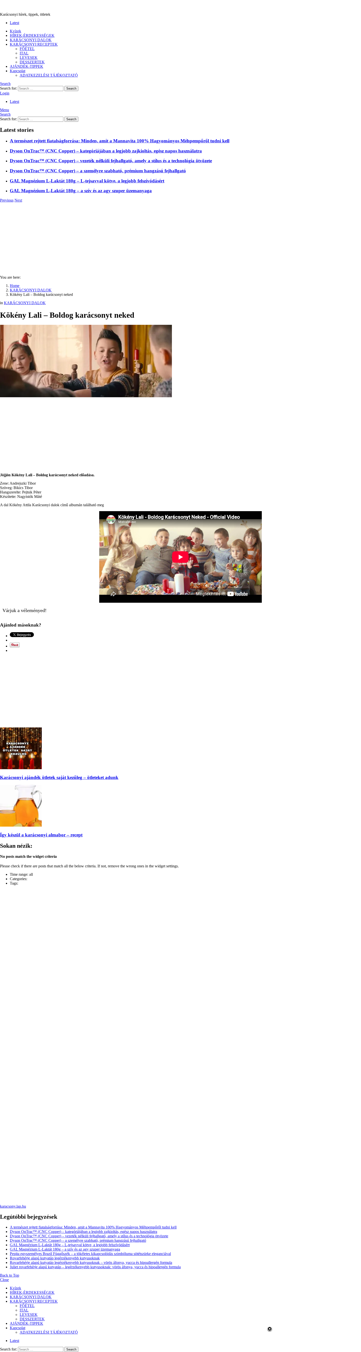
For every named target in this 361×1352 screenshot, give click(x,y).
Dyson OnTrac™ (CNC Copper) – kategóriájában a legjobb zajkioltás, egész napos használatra (106, 150)
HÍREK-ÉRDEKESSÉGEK (32, 35)
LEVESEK (29, 57)
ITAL (24, 53)
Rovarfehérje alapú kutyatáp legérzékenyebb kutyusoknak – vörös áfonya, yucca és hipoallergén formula (91, 1262)
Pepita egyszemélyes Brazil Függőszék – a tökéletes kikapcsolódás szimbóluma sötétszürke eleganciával (90, 1254)
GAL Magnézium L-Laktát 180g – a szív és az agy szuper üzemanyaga (81, 190)
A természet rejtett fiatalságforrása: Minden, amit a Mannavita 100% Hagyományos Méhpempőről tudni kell (119, 140)
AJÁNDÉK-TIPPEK (26, 66)
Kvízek (15, 31)
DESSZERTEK (32, 62)
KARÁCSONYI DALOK (31, 40)
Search (71, 88)
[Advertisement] (180, 237)
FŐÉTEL (27, 49)
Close (4, 1280)
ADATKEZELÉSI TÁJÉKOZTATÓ (49, 75)
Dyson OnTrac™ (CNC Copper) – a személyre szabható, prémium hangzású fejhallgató (98, 170)
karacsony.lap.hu (13, 1206)
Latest (14, 23)
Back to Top (9, 1275)
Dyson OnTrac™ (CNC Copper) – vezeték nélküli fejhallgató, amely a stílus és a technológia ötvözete (111, 160)
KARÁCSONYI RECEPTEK (34, 44)
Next (18, 200)
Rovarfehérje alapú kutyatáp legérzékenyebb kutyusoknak (55, 1258)
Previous (7, 200)
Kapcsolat (17, 71)
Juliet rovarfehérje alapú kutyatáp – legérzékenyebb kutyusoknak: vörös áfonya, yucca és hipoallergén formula (95, 1267)
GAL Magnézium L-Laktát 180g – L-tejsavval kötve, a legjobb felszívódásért (87, 180)
